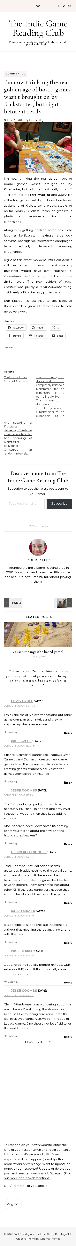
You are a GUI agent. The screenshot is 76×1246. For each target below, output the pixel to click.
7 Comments (38, 526)
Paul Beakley (36, 120)
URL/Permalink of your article (25, 1186)
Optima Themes (50, 1238)
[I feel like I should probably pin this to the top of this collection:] (12, 602)
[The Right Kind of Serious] (63, 602)
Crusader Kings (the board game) (38, 652)
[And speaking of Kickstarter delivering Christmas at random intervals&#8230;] (20, 438)
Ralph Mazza (23, 911)
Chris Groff (22, 701)
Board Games (15, 74)
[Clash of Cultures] (20, 379)
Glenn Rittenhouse (29, 852)
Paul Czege (21, 741)
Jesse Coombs (24, 790)
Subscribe (59, 503)
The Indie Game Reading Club (38, 28)
